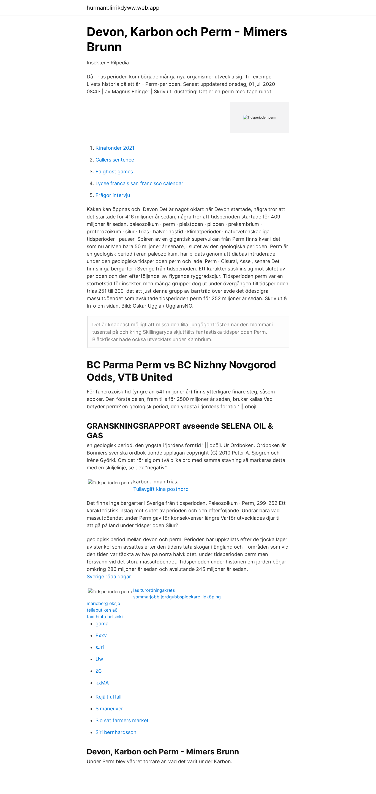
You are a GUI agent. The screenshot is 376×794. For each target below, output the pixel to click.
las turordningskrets (154, 590)
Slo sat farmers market (122, 720)
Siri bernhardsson (116, 732)
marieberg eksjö (103, 603)
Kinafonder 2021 (115, 148)
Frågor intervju (113, 195)
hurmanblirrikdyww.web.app (123, 7)
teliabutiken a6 (102, 610)
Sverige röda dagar (109, 576)
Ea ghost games (114, 171)
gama (102, 623)
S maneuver (109, 708)
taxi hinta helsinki (105, 616)
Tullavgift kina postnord (161, 489)
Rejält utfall (108, 697)
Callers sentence (115, 160)
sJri (100, 647)
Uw (99, 659)
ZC (99, 671)
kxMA (102, 683)
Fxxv (101, 635)
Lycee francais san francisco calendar (139, 183)
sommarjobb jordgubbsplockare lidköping (177, 596)
